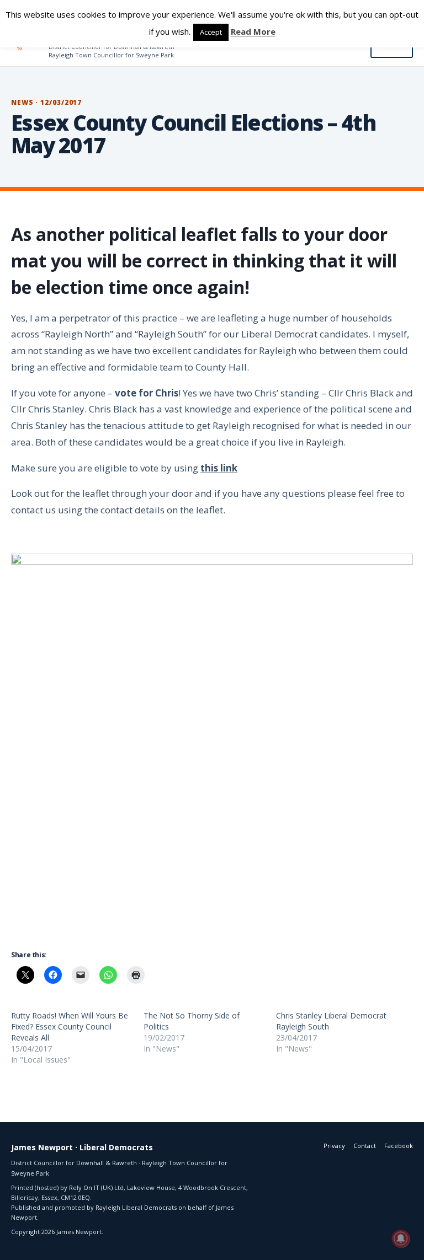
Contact (364, 1145)
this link (218, 468)
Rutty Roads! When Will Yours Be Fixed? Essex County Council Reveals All (69, 1026)
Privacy (334, 1145)
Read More (253, 31)
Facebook (398, 1145)
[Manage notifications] (401, 1238)
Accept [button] (211, 32)
